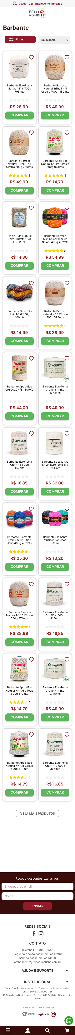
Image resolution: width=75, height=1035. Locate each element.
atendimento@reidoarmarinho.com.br (37, 962)
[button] (47, 1030)
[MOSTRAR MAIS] (37, 813)
